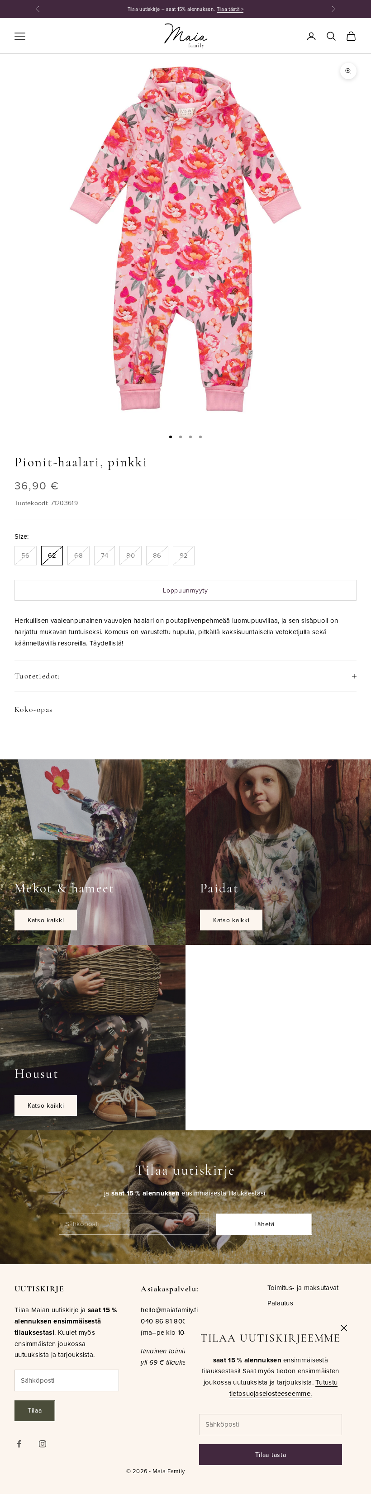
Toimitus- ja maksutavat (303, 1287)
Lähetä (264, 1223)
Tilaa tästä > (230, 9)
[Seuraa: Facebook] (19, 1443)
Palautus (280, 1303)
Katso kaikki (46, 920)
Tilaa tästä (270, 1454)
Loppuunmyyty (185, 590)
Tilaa (35, 1410)
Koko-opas (33, 709)
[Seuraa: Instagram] (42, 1443)
